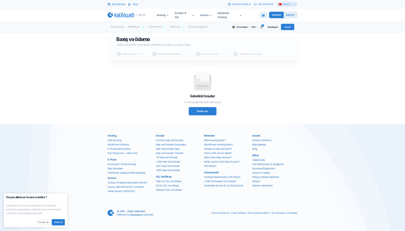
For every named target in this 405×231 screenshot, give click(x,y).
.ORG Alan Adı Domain (168, 170)
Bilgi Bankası (259, 144)
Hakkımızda (258, 159)
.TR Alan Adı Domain (167, 157)
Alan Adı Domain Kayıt (168, 148)
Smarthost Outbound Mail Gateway (127, 172)
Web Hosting (115, 140)
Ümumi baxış (117, 26)
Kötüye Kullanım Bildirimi (265, 177)
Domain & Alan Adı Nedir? (218, 148)
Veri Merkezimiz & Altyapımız (268, 164)
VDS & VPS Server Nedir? (218, 153)
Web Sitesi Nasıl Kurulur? (217, 157)
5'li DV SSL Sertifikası (167, 185)
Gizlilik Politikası (238, 213)
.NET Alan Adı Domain (168, 165)
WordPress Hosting (118, 144)
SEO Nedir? (210, 165)
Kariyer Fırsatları (261, 172)
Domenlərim (155, 26)
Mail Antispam (115, 168)
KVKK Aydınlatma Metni (258, 213)
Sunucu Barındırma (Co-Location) (126, 186)
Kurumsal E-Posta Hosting (122, 164)
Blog (254, 148)
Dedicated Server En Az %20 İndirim (223, 185)
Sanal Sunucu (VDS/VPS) (121, 191)
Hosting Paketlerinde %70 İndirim (222, 177)
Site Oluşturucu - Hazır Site (122, 153)
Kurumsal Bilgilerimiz (263, 168)
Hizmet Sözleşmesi (220, 213)
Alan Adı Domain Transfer (170, 153)
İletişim (256, 181)
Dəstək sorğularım (198, 26)
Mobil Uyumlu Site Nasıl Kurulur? (222, 161)
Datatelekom (136, 214)
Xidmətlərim (135, 26)
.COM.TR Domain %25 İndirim (220, 181)
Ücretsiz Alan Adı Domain (169, 140)
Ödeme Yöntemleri (262, 185)
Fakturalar (175, 26)
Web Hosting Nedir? (215, 140)
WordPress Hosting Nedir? (218, 144)
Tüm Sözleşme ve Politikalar (284, 213)
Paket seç (202, 111)
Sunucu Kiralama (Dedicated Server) (127, 182)
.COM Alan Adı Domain (168, 161)
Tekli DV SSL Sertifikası (168, 181)
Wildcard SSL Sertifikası (169, 189)
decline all (43, 222)
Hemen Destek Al (261, 140)
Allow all (58, 222)
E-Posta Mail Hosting (119, 148)
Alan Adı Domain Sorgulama (171, 144)
